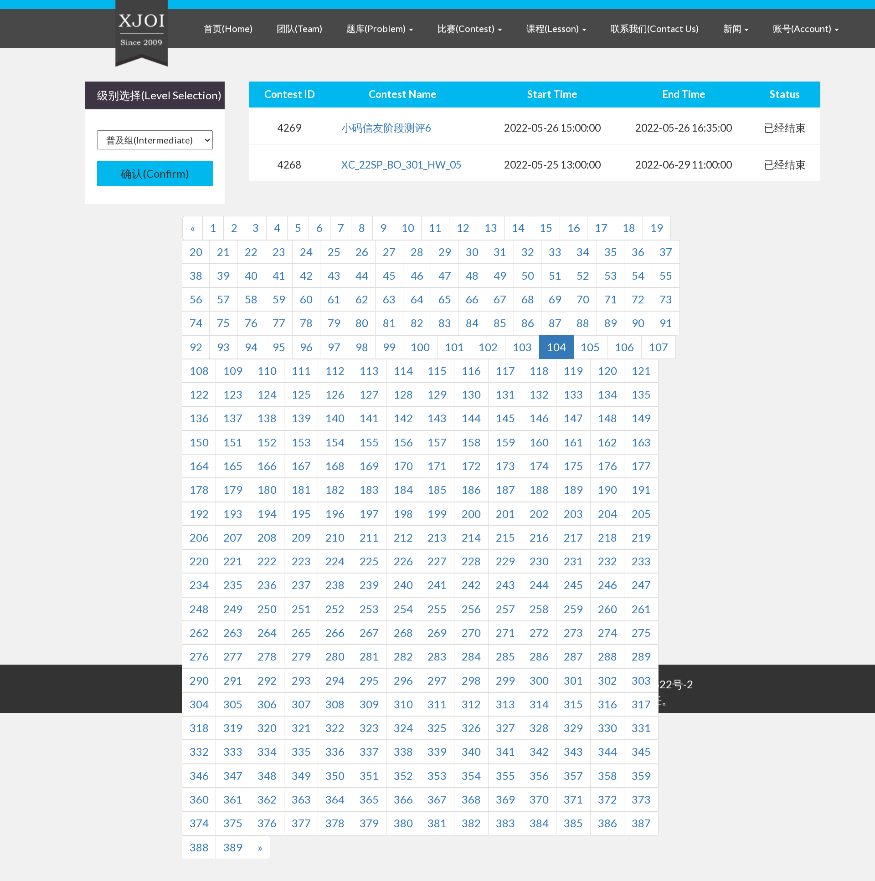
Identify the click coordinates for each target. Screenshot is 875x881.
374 (199, 823)
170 (403, 465)
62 (361, 299)
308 (335, 704)
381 (437, 823)
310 (403, 704)
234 (199, 584)
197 (369, 513)
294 (335, 680)
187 (505, 489)
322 (335, 727)
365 (369, 799)
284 (471, 656)
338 (403, 751)
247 (641, 584)
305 (232, 704)
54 (638, 275)
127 (369, 394)
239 (369, 584)
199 (437, 513)
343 (573, 751)
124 (267, 394)
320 (267, 727)
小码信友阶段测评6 (386, 128)
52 (582, 275)
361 (232, 799)
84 (472, 322)
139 (301, 418)
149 (641, 418)
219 (641, 537)
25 (334, 251)
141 (369, 418)
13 (490, 227)
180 (267, 489)
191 (641, 489)
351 (369, 775)
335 (301, 751)
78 (306, 322)
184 (403, 489)
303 (641, 680)
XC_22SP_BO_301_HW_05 (401, 165)
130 (471, 394)
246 (607, 584)
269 (437, 632)
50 (527, 275)
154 (335, 442)
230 (539, 561)
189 (573, 489)
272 (539, 632)
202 (539, 513)
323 (369, 727)
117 (505, 370)
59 (279, 299)
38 (196, 275)
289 (641, 656)
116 (471, 370)
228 (471, 561)
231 (573, 561)
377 (301, 823)
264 (267, 632)
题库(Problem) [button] (376, 28)
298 (471, 680)
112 (335, 370)
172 (471, 465)
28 (417, 251)
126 (335, 394)
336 (335, 751)
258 (539, 608)
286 (539, 656)
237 (301, 584)
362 (267, 799)
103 (522, 346)
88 (582, 322)
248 (199, 608)
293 (301, 680)
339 (437, 751)
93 (223, 346)
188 (539, 489)
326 (471, 727)
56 (196, 299)
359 (641, 775)
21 (223, 251)
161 (573, 442)
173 (505, 465)
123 (232, 394)
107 (658, 346)
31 (500, 251)
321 (301, 727)
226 (403, 561)
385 (573, 823)
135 (641, 394)
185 (437, 489)
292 (267, 680)
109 (232, 370)
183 (369, 489)
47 (444, 275)
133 (573, 394)
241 (437, 584)
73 (665, 299)
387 (641, 823)
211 (369, 537)
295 (369, 680)
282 (403, 656)
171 (437, 465)
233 (641, 561)
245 (573, 584)
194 (267, 513)
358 (607, 775)
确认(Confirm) (155, 173)
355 (505, 775)
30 (472, 251)
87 (555, 322)
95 (279, 346)
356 (539, 775)
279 (301, 656)
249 (232, 608)
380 (403, 823)
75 (223, 322)
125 (301, 394)
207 (232, 537)
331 (641, 727)
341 (505, 751)
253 (369, 608)
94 (251, 346)
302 (607, 680)
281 (369, 656)
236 (267, 584)
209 (301, 537)
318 (199, 727)
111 (301, 370)
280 (335, 656)
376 (267, 823)
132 (539, 394)
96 (306, 346)
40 (251, 275)
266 (335, 632)
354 (471, 775)
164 (199, 465)
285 (505, 656)
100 (420, 346)
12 (463, 227)
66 (472, 299)
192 (199, 513)
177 (641, 465)
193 (232, 513)
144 (471, 418)
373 (641, 799)
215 (505, 537)
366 (403, 799)
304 (199, 704)
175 (573, 465)
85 (500, 322)
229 (505, 561)
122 (199, 394)
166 (267, 465)
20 (196, 251)
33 (555, 251)
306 (267, 704)
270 (471, 632)
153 (301, 442)
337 (369, 751)
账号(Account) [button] (803, 28)
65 (444, 299)
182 (335, 489)
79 (334, 322)
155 (369, 442)
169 (369, 465)
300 (539, 680)
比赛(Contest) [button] (467, 28)
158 (471, 442)
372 (607, 799)
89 (610, 322)
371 (573, 799)
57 (223, 299)
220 (199, 561)
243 (505, 584)
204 (607, 513)
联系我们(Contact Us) (655, 28)
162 (607, 442)
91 (665, 322)
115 (437, 370)
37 (665, 251)
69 (555, 299)
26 (361, 251)
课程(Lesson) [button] (553, 28)
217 (573, 537)
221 (232, 561)
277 (232, 656)
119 (573, 370)
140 (335, 418)
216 (539, 537)
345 (641, 751)
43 (334, 275)
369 (505, 799)
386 (607, 823)
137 (232, 418)
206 (199, 537)
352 (403, 775)
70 (582, 299)
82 (417, 322)
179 (232, 489)
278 (267, 656)
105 (590, 346)
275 (641, 632)
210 (335, 537)
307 (301, 704)
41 (279, 275)
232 (607, 561)
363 (301, 799)
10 (407, 227)
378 (335, 823)
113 (369, 370)
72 (638, 299)
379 (369, 823)
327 (505, 727)
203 (573, 513)
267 (369, 632)
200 (471, 513)
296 (403, 680)
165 (232, 465)
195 (301, 513)
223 (301, 561)
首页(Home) (228, 28)
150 (199, 442)
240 (403, 584)
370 (539, 799)
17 (601, 227)
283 (437, 656)
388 (199, 847)
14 (518, 227)
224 (335, 561)
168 (335, 465)
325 (437, 727)
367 (437, 799)
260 (607, 608)
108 (199, 370)
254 (403, 608)
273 (573, 632)
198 (403, 513)
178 (199, 489)
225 (369, 561)
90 (638, 322)
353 (437, 775)
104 (556, 346)
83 (444, 322)
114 (403, 370)
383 (505, 823)
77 (279, 322)
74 (196, 322)
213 (437, 537)
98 (361, 346)
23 (279, 251)
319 (232, 727)
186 (471, 489)
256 (471, 608)
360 (199, 799)
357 (573, 775)
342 (539, 751)
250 (267, 608)
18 (629, 227)
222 (267, 561)
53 (610, 275)
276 (199, 656)
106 (624, 346)
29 (444, 251)
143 (437, 418)
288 (607, 656)
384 (539, 823)
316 (607, 704)
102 (488, 346)
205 (641, 513)
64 (417, 299)
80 (361, 322)
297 (437, 680)
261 (641, 608)
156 (403, 442)
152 (267, 442)
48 (472, 275)
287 (573, 656)
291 (232, 680)
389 (232, 847)
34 (582, 251)
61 (334, 299)
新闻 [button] (733, 28)
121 (641, 370)
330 (607, 727)
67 (500, 299)
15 (546, 227)
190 (607, 489)
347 (232, 775)
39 (223, 275)
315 (573, 704)
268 (403, 632)
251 (301, 608)
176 (607, 465)
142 (403, 418)
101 (454, 346)
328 (539, 727)
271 (505, 632)
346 (199, 775)
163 (641, 442)
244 (539, 584)
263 (232, 632)
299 (505, 680)
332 (199, 751)
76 (251, 322)
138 (267, 418)
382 (471, 823)
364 (335, 799)
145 (505, 418)
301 (573, 680)
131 (505, 394)
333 (232, 751)
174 (539, 465)
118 (539, 370)
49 (500, 275)
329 (573, 727)
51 (555, 275)
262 (199, 632)
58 (251, 299)
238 (335, 584)
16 (573, 227)
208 (267, 537)
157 (437, 442)
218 (607, 537)
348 (267, 775)
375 (232, 823)
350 (335, 775)
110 (267, 370)
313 (505, 704)
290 (199, 680)
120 (607, 370)
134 (607, 394)
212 (403, 537)
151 (232, 442)
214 (471, 537)
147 (573, 418)
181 (301, 489)
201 (505, 513)
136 (199, 418)
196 (335, 513)
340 (471, 751)
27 (389, 251)
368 (471, 799)
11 (435, 227)
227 (437, 561)
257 (505, 608)
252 (335, 608)
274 (607, 632)
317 (641, 704)
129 (437, 394)
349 (301, 775)
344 (607, 751)
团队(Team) (299, 28)
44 (361, 275)
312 (471, 704)
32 (527, 251)
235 (232, 584)
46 (417, 275)
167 (301, 465)
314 (539, 704)
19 (656, 227)
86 (527, 322)
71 (610, 299)
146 (539, 418)
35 (610, 251)
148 (607, 418)
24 (306, 251)
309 (369, 704)
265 (301, 632)
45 (389, 275)
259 (573, 608)
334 (267, 751)
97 (334, 346)
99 (389, 346)
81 (389, 322)
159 (505, 442)
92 (196, 346)
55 (665, 275)
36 (638, 251)
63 (389, 299)
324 (403, 727)
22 (251, 251)
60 (306, 299)
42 (306, 275)
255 (437, 608)
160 (539, 442)
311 (437, 704)
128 (403, 394)
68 (527, 299)
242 (471, 584)
